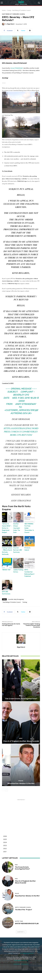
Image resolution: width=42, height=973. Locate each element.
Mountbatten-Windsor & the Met (21, 783)
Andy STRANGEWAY (17, 68)
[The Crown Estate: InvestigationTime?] (21, 680)
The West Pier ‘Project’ (23, 910)
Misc (20, 696)
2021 (5, 851)
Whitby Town (19, 921)
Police (20, 780)
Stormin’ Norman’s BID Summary (17, 550)
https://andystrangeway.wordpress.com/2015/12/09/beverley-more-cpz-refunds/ (21, 431)
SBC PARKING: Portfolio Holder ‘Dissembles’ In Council (29, 528)
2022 (5, 848)
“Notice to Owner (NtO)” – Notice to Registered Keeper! (7, 528)
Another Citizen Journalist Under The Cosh (16, 528)
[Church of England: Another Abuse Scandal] (21, 723)
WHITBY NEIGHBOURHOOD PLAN (27, 923)
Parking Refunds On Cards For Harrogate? (11, 624)
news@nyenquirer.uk (27, 953)
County (9, 10)
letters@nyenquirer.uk (21, 960)
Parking (25, 602)
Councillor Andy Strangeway (16, 599)
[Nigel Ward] (3, 24)
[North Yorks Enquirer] (21, 3)
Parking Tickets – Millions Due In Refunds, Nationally (7, 551)
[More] (30, 31)
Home (4, 10)
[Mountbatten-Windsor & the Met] (21, 765)
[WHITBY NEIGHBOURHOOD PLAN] (7, 922)
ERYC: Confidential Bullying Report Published (29, 573)
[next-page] (6, 790)
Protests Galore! (27, 549)
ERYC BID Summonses (6, 593)
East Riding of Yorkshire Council (21, 10)
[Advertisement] (21, 813)
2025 (5, 839)
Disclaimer (17, 964)
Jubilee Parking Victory (18, 571)
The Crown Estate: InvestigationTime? (21, 699)
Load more (20, 932)
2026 (5, 836)
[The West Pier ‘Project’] (7, 908)
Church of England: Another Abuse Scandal (21, 741)
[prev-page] (3, 790)
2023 (5, 845)
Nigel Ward (10, 24)
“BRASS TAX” (6, 570)
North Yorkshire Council (23, 907)
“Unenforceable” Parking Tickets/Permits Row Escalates (31, 625)
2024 (5, 842)
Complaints (24, 964)
